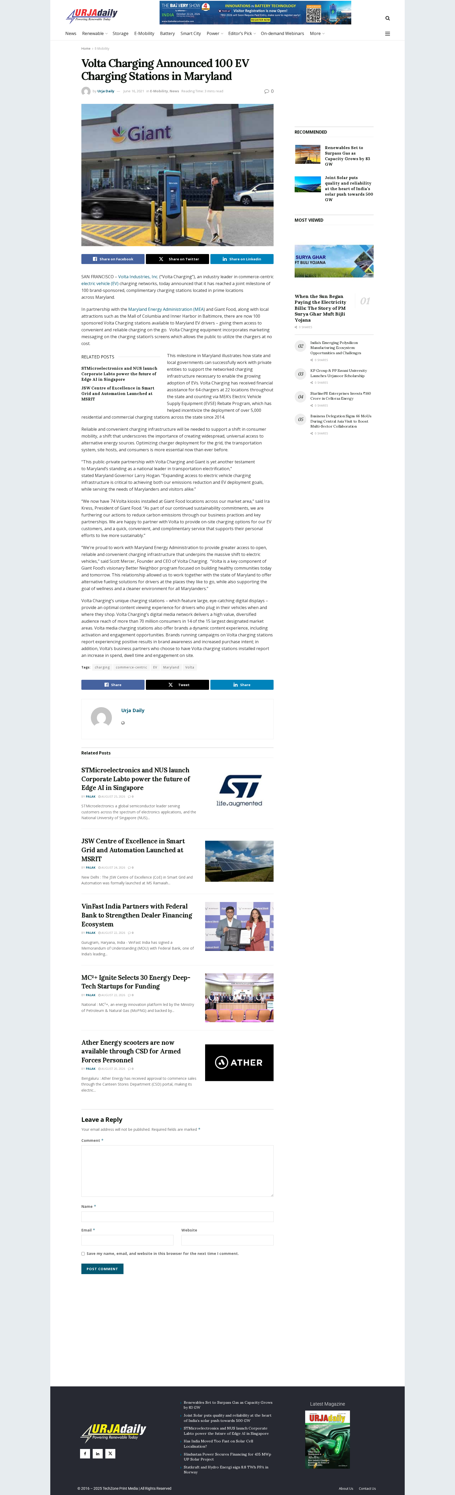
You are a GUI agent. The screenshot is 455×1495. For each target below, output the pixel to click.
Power (213, 33)
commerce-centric (131, 667)
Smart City (191, 33)
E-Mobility (144, 33)
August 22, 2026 (113, 933)
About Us (346, 1488)
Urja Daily (105, 91)
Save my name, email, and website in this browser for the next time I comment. (163, 1253)
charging (102, 667)
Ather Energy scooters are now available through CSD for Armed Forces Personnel (131, 1051)
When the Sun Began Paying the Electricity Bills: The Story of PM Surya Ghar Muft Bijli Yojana (320, 308)
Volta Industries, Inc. (138, 277)
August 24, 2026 (113, 867)
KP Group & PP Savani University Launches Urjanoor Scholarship (338, 373)
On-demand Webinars (282, 33)
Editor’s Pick (240, 33)
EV (155, 667)
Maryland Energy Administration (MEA (166, 309)
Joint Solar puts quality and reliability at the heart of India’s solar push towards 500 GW (349, 188)
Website (189, 1230)
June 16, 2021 (133, 91)
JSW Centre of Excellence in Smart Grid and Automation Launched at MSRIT (117, 394)
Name (88, 1206)
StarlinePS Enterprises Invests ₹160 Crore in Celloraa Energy (340, 396)
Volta (189, 667)
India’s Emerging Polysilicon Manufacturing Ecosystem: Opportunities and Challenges (335, 347)
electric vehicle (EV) (99, 283)
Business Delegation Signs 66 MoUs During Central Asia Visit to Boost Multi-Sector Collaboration (341, 421)
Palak (90, 796)
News (70, 33)
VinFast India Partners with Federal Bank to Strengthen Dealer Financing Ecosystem (136, 915)
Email (88, 1230)
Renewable (93, 33)
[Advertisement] (334, 81)
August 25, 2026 (113, 796)
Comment (92, 1140)
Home (86, 48)
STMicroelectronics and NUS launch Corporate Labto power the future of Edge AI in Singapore (119, 374)
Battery (167, 33)
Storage (120, 33)
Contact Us (367, 1488)
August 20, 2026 (113, 1069)
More (315, 33)
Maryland (171, 667)
